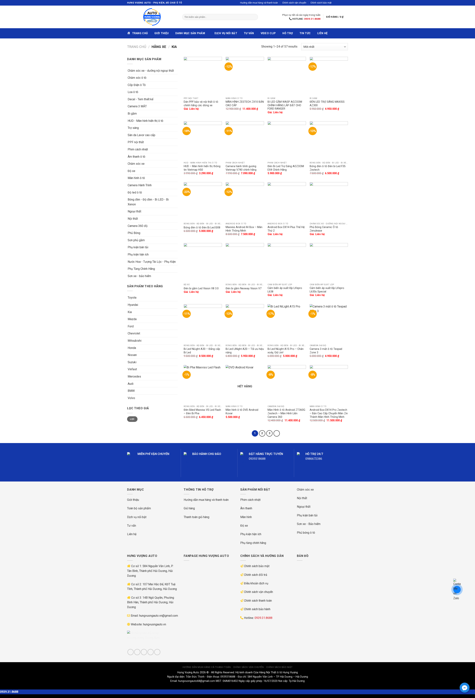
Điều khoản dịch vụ (256, 583)
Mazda (132, 319)
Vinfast (132, 369)
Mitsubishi (134, 340)
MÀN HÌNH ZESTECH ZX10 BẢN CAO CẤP (245, 103)
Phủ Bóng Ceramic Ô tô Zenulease (324, 229)
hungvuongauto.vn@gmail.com (158, 615)
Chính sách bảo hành (257, 609)
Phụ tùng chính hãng (253, 543)
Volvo (131, 398)
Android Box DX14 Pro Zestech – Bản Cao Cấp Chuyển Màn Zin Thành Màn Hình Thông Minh (329, 413)
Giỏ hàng (189, 508)
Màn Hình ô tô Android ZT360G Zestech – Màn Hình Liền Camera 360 (286, 413)
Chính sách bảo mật (321, 2)
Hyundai (133, 305)
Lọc (132, 419)
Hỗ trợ (287, 33)
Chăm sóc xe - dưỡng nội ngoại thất (151, 70)
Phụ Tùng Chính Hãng (141, 269)
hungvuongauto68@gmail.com (196, 681)
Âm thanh (246, 508)
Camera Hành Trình (140, 185)
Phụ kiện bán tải (138, 247)
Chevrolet (134, 333)
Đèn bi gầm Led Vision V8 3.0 (201, 288)
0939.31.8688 (312, 18)
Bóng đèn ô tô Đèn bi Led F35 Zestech (327, 168)
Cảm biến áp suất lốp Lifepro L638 (285, 290)
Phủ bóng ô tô (306, 532)
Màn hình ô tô (136, 178)
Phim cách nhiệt (138, 149)
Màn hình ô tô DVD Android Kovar (242, 411)
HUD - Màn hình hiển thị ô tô (145, 121)
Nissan (132, 355)
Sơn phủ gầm (136, 240)
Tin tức (305, 33)
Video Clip (268, 33)
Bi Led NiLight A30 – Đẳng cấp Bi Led (202, 350)
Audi (130, 383)
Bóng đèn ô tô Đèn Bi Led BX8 (202, 227)
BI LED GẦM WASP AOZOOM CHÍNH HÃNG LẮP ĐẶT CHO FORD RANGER (285, 105)
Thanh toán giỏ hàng (196, 517)
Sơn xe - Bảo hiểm (308, 524)
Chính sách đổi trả (255, 575)
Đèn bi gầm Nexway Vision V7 (243, 288)
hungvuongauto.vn (154, 624)
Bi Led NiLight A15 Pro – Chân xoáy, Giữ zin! (286, 350)
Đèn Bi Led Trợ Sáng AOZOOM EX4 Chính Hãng (286, 168)
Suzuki (132, 362)
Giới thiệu (161, 33)
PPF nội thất (136, 142)
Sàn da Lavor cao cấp (141, 135)
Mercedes (134, 376)
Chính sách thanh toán (258, 600)
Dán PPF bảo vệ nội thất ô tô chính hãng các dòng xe (201, 103)
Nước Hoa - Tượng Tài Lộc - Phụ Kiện (152, 261)
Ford (131, 326)
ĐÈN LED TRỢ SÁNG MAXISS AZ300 (327, 103)
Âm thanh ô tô (136, 156)
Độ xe (131, 171)
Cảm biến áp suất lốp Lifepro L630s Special (327, 290)
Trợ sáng (133, 128)
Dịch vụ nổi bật (225, 33)
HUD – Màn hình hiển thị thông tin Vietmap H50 (202, 168)
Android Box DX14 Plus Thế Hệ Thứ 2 (286, 229)
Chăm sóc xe (136, 163)
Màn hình (246, 517)
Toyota (132, 297)
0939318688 (257, 459)
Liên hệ (322, 33)
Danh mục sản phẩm (190, 33)
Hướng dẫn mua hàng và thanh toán (259, 2)
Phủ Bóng (134, 233)
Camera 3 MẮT (137, 106)
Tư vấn (249, 33)
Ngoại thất (134, 211)
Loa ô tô (133, 92)
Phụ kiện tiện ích (138, 254)
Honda (132, 348)
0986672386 (313, 459)
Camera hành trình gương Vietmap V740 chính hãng (241, 168)
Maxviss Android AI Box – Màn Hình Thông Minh (244, 229)
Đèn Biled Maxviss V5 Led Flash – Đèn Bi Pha (202, 411)
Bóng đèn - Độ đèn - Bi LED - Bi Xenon (148, 202)
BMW (131, 391)
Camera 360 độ (138, 226)
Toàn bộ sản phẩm (139, 508)
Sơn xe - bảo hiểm (139, 276)
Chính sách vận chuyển (294, 2)
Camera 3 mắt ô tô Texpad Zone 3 (326, 350)
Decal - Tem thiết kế (140, 99)
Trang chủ (136, 47)
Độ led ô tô (135, 192)
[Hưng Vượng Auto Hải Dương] (152, 17)
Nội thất (133, 218)
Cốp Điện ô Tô (137, 85)
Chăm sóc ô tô (137, 77)
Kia (130, 312)
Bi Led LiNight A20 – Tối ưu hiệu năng (245, 350)
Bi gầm (132, 113)
